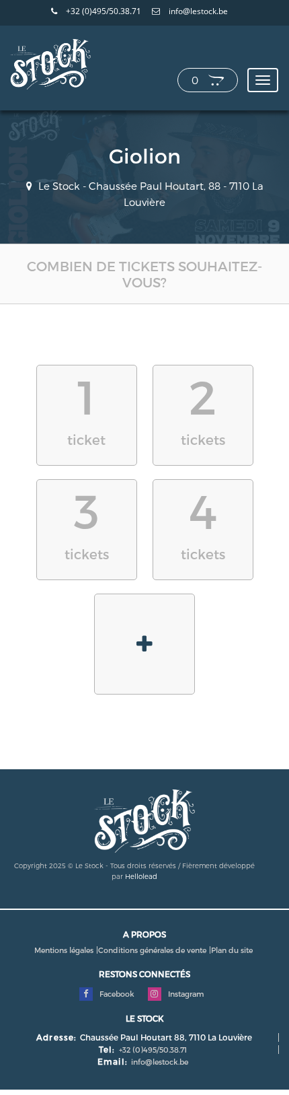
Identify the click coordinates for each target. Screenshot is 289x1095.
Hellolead (141, 876)
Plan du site (232, 950)
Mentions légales (63, 950)
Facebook (115, 993)
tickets (203, 407)
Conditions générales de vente (152, 950)
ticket (86, 407)
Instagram (185, 993)
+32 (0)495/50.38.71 (102, 11)
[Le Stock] (50, 63)
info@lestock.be (197, 11)
